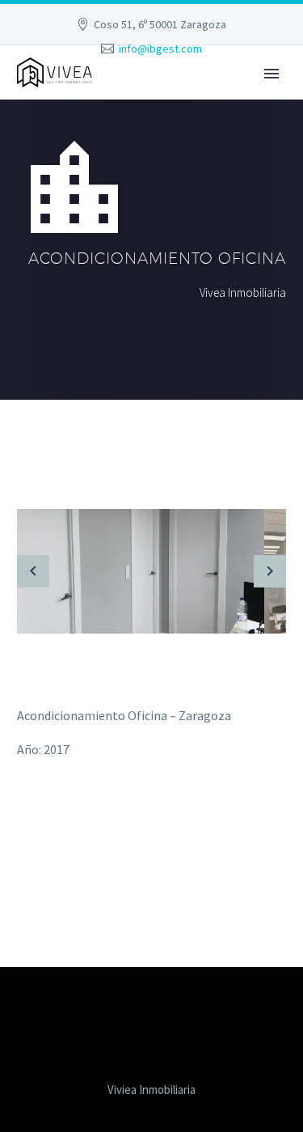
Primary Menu (271, 73)
